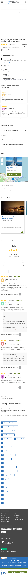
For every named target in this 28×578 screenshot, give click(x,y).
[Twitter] (15, 561)
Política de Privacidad (19, 519)
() (11, 44)
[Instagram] (18, 561)
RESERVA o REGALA (17, 572)
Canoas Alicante (8, 503)
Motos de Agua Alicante (9, 430)
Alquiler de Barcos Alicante (10, 426)
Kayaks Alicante (20, 438)
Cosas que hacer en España (7, 185)
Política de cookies (5, 521)
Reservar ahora (13, 174)
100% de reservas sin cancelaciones (11, 47)
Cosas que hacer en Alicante (7, 190)
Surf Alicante (7, 450)
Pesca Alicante (7, 442)
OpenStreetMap (21, 181)
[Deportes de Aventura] (13, 2)
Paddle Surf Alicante (9, 434)
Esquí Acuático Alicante (10, 467)
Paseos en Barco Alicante (10, 422)
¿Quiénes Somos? (5, 513)
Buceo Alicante (7, 438)
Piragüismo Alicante (9, 487)
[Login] (26, 2)
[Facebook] (11, 561)
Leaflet (16, 181)
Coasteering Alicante (9, 499)
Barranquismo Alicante (9, 447)
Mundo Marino (10, 398)
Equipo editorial (17, 517)
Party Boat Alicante (9, 475)
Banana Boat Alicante (10, 455)
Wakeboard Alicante (9, 463)
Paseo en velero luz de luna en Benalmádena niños (10, 217)
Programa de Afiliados (6, 517)
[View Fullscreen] (2, 164)
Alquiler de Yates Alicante (11, 471)
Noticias (16, 513)
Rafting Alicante (8, 491)
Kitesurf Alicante (8, 495)
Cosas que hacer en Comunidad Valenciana (10, 188)
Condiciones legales (5, 519)
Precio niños (7, 63)
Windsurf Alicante (9, 483)
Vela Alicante (8, 459)
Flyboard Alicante (9, 479)
